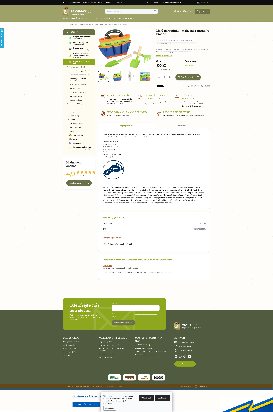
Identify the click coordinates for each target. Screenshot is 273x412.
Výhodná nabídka (105, 357)
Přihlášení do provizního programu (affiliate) (112, 349)
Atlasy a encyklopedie (78, 84)
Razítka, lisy (74, 131)
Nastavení (109, 408)
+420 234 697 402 (185, 346)
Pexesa (72, 108)
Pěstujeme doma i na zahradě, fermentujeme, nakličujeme (81, 55)
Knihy (75, 139)
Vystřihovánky (75, 127)
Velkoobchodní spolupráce (145, 355)
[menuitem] (76, 18)
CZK (203, 2)
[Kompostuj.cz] (129, 377)
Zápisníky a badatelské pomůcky (78, 79)
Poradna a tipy (75, 3)
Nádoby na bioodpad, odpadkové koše (80, 43)
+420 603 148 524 (185, 351)
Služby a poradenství (70, 348)
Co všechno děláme (70, 345)
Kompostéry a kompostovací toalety (81, 49)
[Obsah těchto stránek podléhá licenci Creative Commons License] (158, 377)
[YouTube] (189, 356)
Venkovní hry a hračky (78, 92)
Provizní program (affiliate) (109, 345)
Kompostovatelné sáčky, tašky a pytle (82, 37)
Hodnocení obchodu (106, 354)
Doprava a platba (96, 3)
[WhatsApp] (184, 356)
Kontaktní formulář (185, 364)
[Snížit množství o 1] (158, 77)
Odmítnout (146, 398)
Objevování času (76, 100)
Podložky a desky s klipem (79, 75)
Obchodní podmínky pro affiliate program (150, 351)
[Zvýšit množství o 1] (169, 77)
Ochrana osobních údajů (144, 348)
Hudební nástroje (76, 96)
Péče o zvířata (78, 135)
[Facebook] (176, 356)
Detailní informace (164, 56)
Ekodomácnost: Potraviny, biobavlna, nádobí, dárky (82, 148)
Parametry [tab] (181, 126)
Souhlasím (162, 398)
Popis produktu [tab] (126, 126)
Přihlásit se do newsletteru (123, 323)
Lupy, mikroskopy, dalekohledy (81, 71)
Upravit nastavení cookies (112, 386)
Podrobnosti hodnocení (187, 40)
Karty (72, 112)
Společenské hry (76, 104)
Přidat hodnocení (74, 183)
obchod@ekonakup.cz (187, 342)
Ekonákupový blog (70, 352)
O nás (118, 3)
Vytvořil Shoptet (187, 386)
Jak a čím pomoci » (86, 404)
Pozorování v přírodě (77, 67)
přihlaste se (152, 272)
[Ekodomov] (144, 377)
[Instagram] (180, 356)
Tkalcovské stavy (76, 123)
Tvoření (72, 120)
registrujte (167, 272)
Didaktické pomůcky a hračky (81, 62)
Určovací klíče (75, 88)
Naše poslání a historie (71, 342)
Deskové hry (74, 116)
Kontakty (109, 3)
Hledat (154, 11)
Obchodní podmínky (142, 345)
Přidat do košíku (186, 77)
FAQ (64, 3)
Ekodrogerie (77, 143)
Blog (85, 3)
